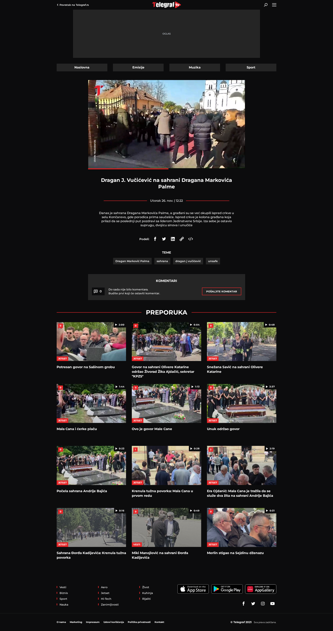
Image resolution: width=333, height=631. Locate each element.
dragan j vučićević (188, 261)
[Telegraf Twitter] (253, 603)
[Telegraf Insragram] (263, 603)
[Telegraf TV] (272, 603)
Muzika (195, 67)
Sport (251, 67)
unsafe (213, 261)
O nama (61, 622)
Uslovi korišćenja (113, 622)
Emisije (138, 67)
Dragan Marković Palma (132, 261)
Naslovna (81, 67)
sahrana (162, 261)
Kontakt (159, 622)
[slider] (166, 168)
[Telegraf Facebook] (243, 603)
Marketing (76, 622)
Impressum (93, 622)
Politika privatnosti (139, 622)
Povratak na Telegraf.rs (74, 4)
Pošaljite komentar (221, 291)
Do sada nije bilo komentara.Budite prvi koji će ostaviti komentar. (134, 291)
